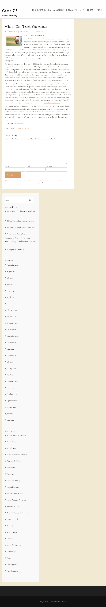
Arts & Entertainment (15, 442)
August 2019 (11, 407)
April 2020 (11, 375)
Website (49, 166)
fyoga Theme (45, 602)
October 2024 (12, 329)
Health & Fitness (23, 128)
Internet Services (13, 506)
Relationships (12, 532)
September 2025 (12, 265)
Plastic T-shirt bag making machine (20, 221)
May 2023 (10, 349)
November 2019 (12, 388)
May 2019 (10, 420)
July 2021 (10, 362)
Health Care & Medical (15, 493)
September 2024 (12, 336)
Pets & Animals (12, 519)
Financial (10, 474)
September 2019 (12, 400)
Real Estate (11, 526)
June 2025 (10, 284)
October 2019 (12, 394)
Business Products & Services (17, 454)
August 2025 (11, 271)
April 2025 (10, 297)
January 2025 (11, 316)
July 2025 (10, 278)
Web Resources (12, 571)
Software (10, 538)
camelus (25, 31)
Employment (11, 467)
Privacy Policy (75, 10)
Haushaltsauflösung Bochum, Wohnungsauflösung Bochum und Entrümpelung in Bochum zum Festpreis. (20, 237)
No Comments (37, 31)
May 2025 (10, 291)
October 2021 (11, 355)
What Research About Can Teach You (21, 211)
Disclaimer (39, 10)
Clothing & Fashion (14, 461)
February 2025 (12, 310)
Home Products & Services (16, 500)
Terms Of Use (94, 10)
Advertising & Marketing (16, 435)
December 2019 (12, 381)
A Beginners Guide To (15, 249)
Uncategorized (12, 564)
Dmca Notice (56, 10)
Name (7, 166)
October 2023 (12, 342)
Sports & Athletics (14, 545)
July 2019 (10, 413)
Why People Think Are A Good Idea (21, 227)
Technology (11, 551)
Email (28, 166)
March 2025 (11, 304)
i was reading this (20, 123)
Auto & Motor (12, 448)
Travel (9, 558)
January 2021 (11, 368)
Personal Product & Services (17, 513)
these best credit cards (52, 103)
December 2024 (12, 323)
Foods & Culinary (13, 480)
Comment (9, 142)
